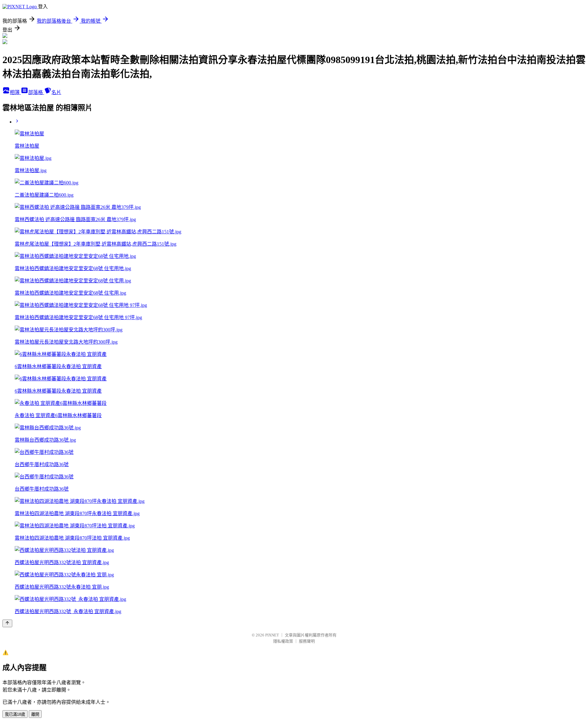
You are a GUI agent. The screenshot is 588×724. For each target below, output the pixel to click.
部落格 (36, 92)
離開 (35, 714)
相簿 (15, 92)
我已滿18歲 (15, 714)
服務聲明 (307, 641)
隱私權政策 (283, 641)
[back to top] (7, 623)
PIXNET (272, 635)
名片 (56, 92)
